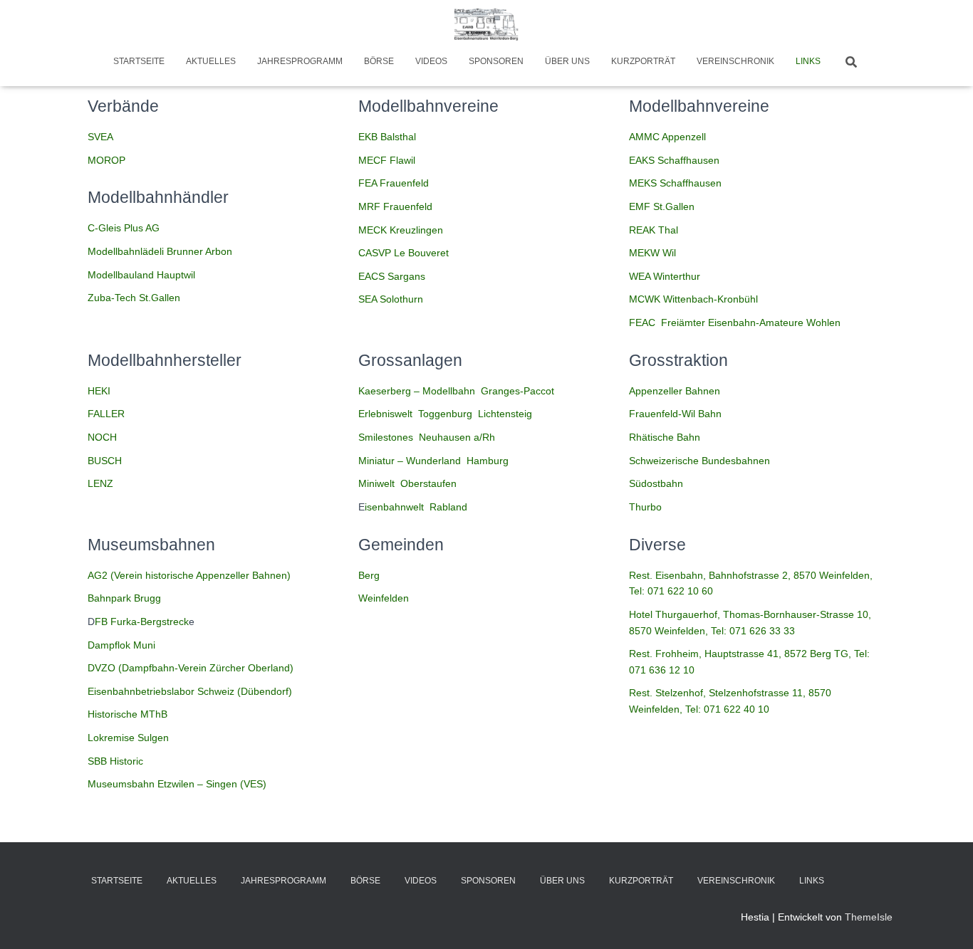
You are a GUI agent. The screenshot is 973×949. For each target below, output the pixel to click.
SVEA (100, 136)
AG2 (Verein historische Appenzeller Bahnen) (189, 575)
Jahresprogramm (300, 61)
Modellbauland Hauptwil (141, 274)
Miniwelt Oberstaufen (407, 483)
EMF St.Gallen (661, 206)
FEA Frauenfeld (393, 183)
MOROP (106, 160)
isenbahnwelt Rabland (416, 507)
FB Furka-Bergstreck (142, 621)
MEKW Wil (652, 252)
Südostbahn (656, 483)
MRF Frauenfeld (395, 206)
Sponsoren (496, 61)
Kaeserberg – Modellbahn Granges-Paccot (456, 391)
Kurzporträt (643, 61)
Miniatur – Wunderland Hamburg (433, 460)
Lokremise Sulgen (128, 737)
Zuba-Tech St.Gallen (134, 297)
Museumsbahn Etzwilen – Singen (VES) (177, 784)
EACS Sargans (391, 276)
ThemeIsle (869, 917)
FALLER (106, 413)
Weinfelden (383, 598)
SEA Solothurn (390, 299)
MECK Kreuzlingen (400, 230)
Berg (369, 575)
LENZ (100, 483)
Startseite (139, 61)
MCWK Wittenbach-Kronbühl (693, 299)
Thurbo (645, 507)
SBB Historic (115, 761)
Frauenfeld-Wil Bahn (675, 413)
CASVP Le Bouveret (403, 252)
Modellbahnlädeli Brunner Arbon (160, 251)
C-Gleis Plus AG (124, 228)
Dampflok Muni (121, 645)
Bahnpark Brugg (124, 598)
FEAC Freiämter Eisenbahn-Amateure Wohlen (735, 322)
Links (808, 61)
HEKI (99, 391)
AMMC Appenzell (667, 136)
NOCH (102, 437)
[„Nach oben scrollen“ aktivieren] (945, 920)
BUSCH (105, 460)
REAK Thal (653, 230)
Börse (379, 61)
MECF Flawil (386, 160)
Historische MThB (127, 714)
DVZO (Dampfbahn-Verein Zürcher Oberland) (190, 667)
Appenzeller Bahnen (674, 391)
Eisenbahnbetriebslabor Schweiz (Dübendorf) (190, 691)
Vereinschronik (735, 61)
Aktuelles (211, 61)
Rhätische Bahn (664, 437)
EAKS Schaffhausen (674, 160)
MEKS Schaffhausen (675, 183)
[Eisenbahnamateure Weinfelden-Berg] (486, 25)
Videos (431, 61)
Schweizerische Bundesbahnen (699, 460)
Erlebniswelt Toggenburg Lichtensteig (445, 413)
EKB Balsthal (387, 136)
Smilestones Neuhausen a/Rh (426, 437)
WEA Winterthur (664, 276)
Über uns (567, 61)
